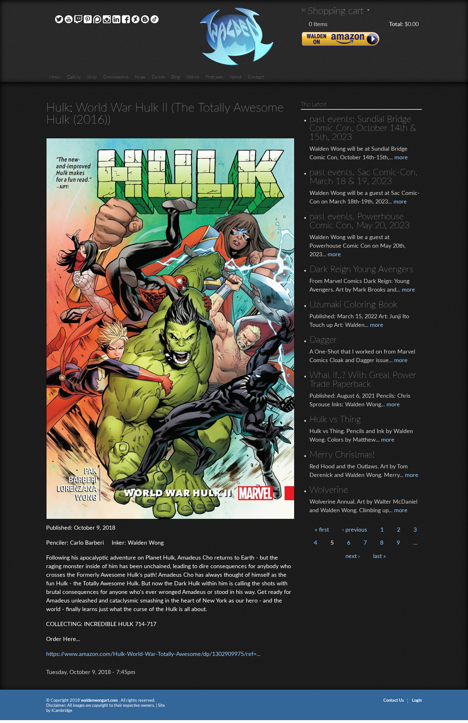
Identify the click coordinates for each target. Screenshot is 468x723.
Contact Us (393, 701)
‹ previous (354, 530)
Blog (175, 77)
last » (379, 556)
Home (55, 77)
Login (417, 701)
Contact (256, 77)
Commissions (116, 77)
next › (352, 556)
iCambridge (62, 711)
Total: (396, 24)
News (140, 77)
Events (158, 77)
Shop (92, 77)
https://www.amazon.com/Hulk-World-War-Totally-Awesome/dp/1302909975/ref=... (153, 654)
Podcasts (214, 77)
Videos (192, 77)
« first (322, 530)
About (236, 77)
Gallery (74, 77)
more (401, 158)
